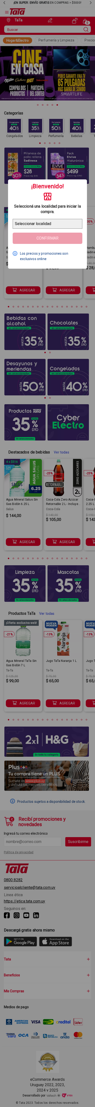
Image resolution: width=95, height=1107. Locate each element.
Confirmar (47, 238)
